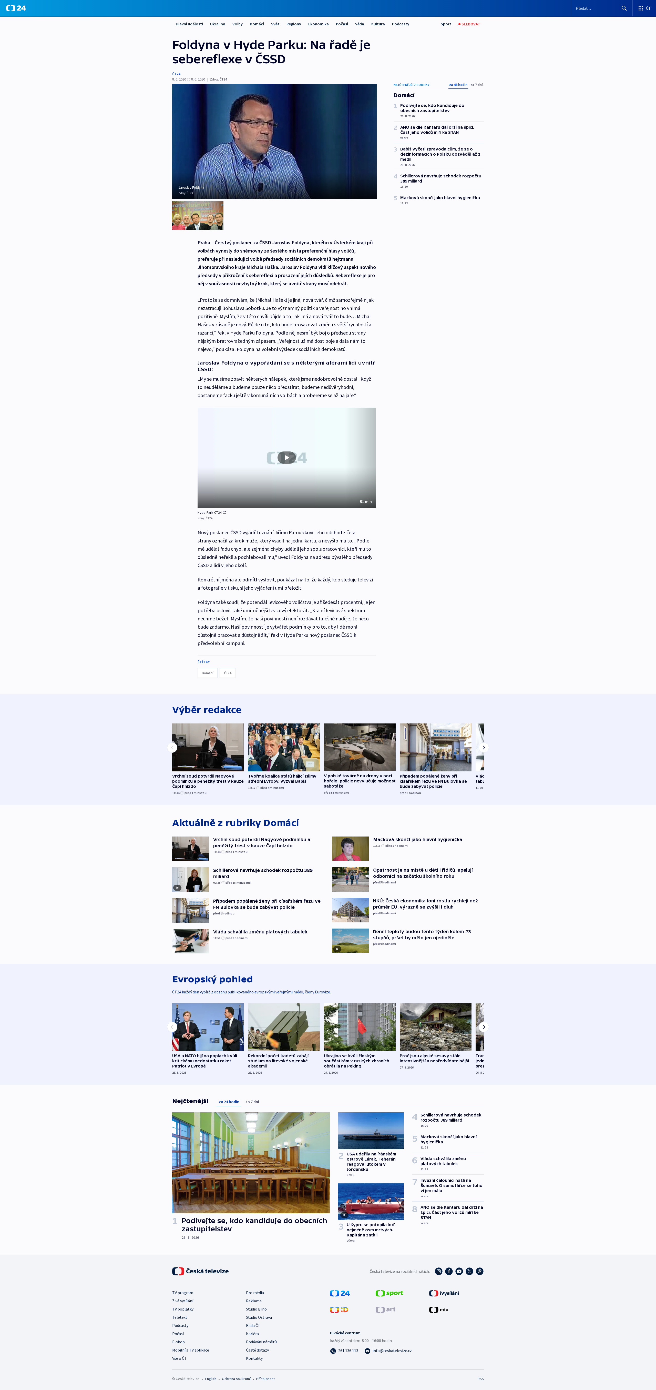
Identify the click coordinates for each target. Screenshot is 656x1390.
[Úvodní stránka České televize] (201, 1271)
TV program (182, 1292)
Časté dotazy (257, 1350)
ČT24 (176, 74)
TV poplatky (182, 1309)
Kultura (378, 23)
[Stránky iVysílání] (444, 1292)
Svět (275, 23)
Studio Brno (256, 1309)
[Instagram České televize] (439, 1271)
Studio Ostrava (259, 1317)
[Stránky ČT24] (340, 1292)
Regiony (293, 23)
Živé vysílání (182, 1300)
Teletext (179, 1317)
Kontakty (254, 1358)
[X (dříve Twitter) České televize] (469, 1271)
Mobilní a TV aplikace (190, 1350)
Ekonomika (318, 23)
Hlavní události (189, 23)
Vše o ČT (179, 1358)
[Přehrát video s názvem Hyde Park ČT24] (287, 457)
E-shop (178, 1341)
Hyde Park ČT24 (210, 512)
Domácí (257, 23)
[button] (287, 458)
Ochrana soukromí (236, 1378)
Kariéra (252, 1333)
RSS (481, 1378)
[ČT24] (16, 8)
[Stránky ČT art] (385, 1309)
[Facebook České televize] (449, 1271)
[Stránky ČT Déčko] (339, 1309)
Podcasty (400, 23)
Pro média (255, 1292)
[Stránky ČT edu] (438, 1309)
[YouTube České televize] (459, 1271)
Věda (359, 23)
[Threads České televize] (480, 1271)
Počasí (342, 23)
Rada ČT (253, 1325)
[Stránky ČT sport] (389, 1292)
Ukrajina (217, 23)
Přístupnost (265, 1378)
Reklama (254, 1300)
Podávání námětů (261, 1341)
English (210, 1378)
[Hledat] (624, 8)
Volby (237, 23)
